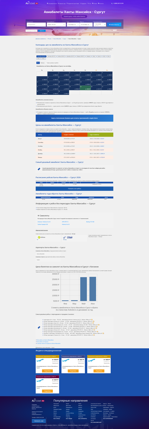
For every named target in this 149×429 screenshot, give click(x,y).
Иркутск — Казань (107, 415)
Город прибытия (50, 21)
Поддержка (83, 3)
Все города (69, 418)
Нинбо (79, 403)
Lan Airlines (93, 415)
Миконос (80, 405)
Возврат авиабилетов (36, 407)
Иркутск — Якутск (107, 403)
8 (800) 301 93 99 (118, 3)
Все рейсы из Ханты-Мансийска (45, 340)
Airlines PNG (93, 407)
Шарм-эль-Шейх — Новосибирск (110, 416)
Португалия (56, 403)
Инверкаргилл (69, 407)
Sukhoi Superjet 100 (43, 224)
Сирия (55, 415)
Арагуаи (68, 409)
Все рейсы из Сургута (42, 341)
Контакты (101, 3)
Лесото (55, 411)
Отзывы (95, 3)
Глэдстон (68, 416)
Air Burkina (93, 416)
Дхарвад (68, 415)
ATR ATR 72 (65, 221)
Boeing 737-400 (90, 221)
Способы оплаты (35, 406)
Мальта (55, 413)
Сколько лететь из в (48, 343)
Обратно (82, 21)
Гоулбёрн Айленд (70, 413)
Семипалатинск (81, 415)
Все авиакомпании (96, 422)
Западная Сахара (57, 409)
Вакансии (34, 408)
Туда (68, 21)
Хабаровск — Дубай (107, 409)
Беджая (67, 411)
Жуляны (80, 407)
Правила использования (37, 411)
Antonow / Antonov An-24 (44, 221)
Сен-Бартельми (57, 416)
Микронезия (56, 405)
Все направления (108, 418)
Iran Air (92, 420)
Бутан (55, 407)
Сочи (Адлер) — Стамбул (108, 411)
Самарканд (80, 411)
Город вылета (30, 21)
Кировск (80, 409)
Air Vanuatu (93, 418)
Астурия (80, 413)
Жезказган (80, 416)
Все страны (57, 418)
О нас (90, 3)
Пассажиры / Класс (98, 21)
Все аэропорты (82, 418)
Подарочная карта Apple (73, 3)
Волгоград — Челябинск (108, 413)
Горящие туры (62, 3)
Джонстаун (68, 405)
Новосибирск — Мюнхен (108, 407)
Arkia (92, 409)
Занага (67, 403)
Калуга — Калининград (108, 405)
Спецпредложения (52, 3)
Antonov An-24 (65, 224)
